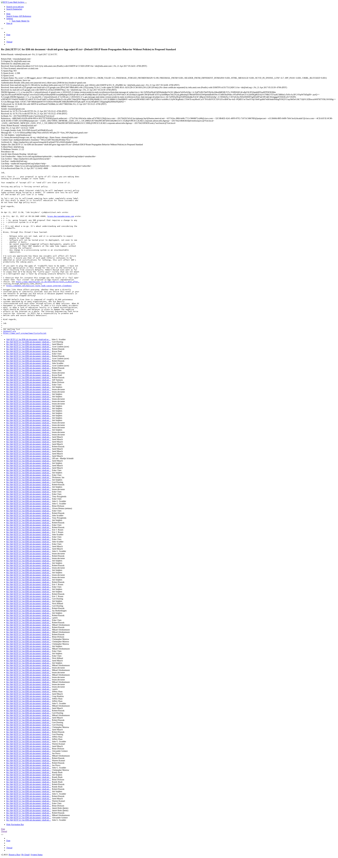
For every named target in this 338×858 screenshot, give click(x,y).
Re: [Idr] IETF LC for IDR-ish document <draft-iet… (28, 342)
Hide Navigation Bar (15, 824)
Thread (9, 42)
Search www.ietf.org (15, 7)
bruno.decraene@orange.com (61, 216)
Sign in (9, 23)
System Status (37, 855)
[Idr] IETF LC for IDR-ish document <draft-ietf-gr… (28, 339)
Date (8, 35)
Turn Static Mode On (20, 21)
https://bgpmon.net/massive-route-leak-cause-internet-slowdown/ (39, 286)
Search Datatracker (14, 9)
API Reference (25, 16)
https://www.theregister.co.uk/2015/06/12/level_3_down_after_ (47, 282)
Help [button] (8, 14)
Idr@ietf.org (9, 331)
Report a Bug (14, 855)
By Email (25, 855)
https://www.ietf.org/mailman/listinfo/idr (24, 333)
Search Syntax (12, 16)
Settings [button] (9, 18)
